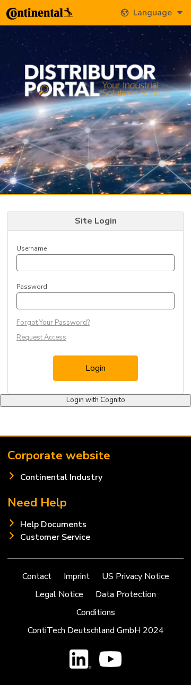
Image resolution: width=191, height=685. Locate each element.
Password (31, 286)
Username (31, 248)
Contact (36, 576)
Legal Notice (59, 594)
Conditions (95, 612)
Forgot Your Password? (53, 322)
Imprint (77, 576)
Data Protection (126, 594)
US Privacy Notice (135, 576)
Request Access (41, 337)
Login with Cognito (95, 400)
